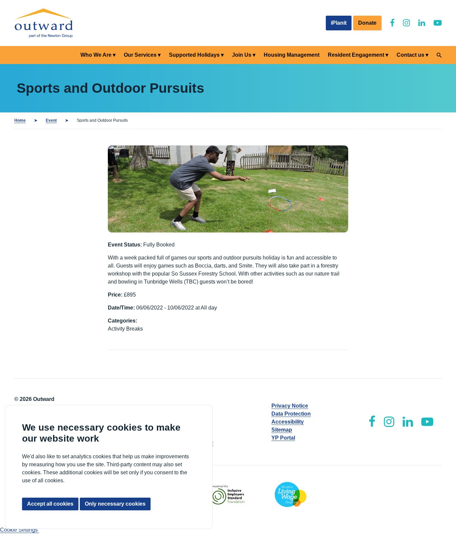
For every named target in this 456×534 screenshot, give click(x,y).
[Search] (439, 55)
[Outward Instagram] (406, 22)
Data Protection (291, 414)
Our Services (140, 55)
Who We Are (95, 55)
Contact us (410, 55)
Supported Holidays (194, 55)
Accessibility (287, 422)
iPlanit (339, 23)
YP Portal (283, 438)
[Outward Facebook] (392, 22)
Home (20, 120)
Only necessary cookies (115, 504)
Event (51, 120)
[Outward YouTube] (438, 22)
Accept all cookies (50, 504)
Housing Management (291, 55)
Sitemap (281, 430)
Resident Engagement (356, 55)
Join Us (241, 55)
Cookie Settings (19, 530)
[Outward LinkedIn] (421, 22)
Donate (367, 23)
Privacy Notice (289, 406)
